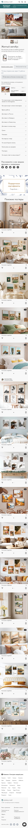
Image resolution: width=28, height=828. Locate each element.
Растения (16, 782)
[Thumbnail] (16, 41)
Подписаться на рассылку (5, 811)
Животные (3, 787)
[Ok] (18, 167)
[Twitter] (10, 167)
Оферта (3, 814)
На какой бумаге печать (8, 142)
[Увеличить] (5, 94)
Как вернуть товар (7, 138)
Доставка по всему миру (9, 126)
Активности (12, 785)
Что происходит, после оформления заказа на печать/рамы (12, 100)
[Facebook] (2, 167)
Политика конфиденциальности (19, 811)
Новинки (3, 778)
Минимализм (4, 785)
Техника (9, 790)
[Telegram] (14, 167)
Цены (2, 817)
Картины (3, 782)
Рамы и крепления (5, 807)
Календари (18, 792)
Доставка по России (7, 114)
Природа (8, 780)
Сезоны (14, 778)
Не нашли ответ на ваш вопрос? (11, 155)
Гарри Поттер (16, 790)
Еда (9, 787)
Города (14, 787)
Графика (10, 782)
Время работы (6, 110)
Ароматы (14, 780)
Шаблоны (21, 780)
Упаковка (4, 134)
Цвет (2, 780)
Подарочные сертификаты (17, 817)
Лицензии (3, 819)
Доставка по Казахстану (9, 122)
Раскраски (3, 795)
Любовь (3, 790)
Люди (19, 787)
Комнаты (20, 778)
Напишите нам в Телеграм (24, 824)
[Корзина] (22, 2)
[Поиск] (20, 2)
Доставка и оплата (18, 807)
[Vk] (6, 167)
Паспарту (4, 151)
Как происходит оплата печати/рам (12, 105)
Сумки (9, 795)
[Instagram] (11, 824)
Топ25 (9, 778)
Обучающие (4, 792)
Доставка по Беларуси (8, 118)
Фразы (18, 785)
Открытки (11, 792)
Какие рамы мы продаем (9, 147)
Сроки (3, 130)
